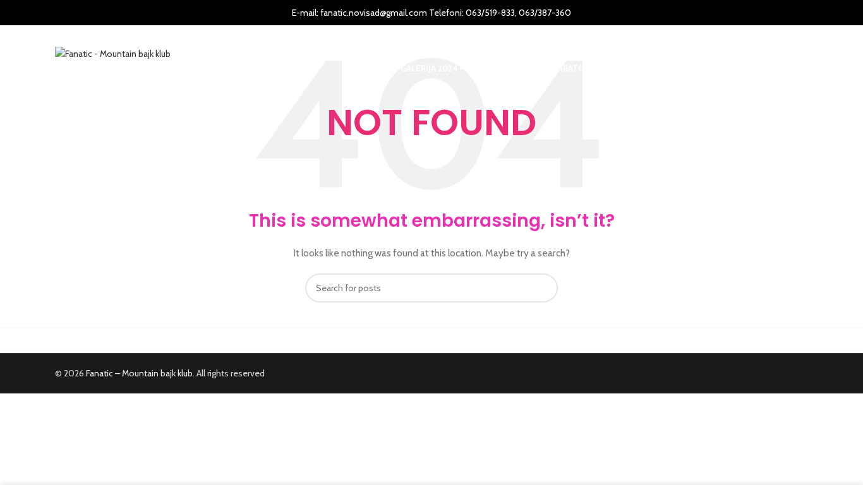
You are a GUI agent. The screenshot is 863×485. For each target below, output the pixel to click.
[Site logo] (113, 52)
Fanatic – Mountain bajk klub (139, 373)
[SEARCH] (543, 287)
